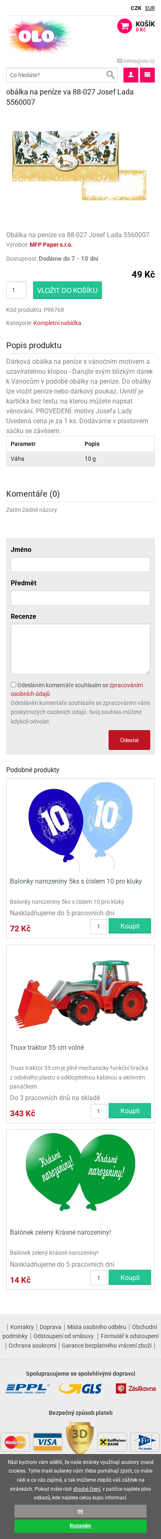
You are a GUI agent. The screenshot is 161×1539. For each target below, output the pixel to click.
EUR (150, 8)
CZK (136, 8)
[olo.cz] (40, 36)
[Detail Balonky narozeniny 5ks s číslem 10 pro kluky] (80, 827)
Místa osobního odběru (96, 1327)
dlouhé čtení (86, 1489)
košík (145, 26)
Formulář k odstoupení (130, 1336)
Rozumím (80, 1526)
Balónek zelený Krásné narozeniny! (60, 1232)
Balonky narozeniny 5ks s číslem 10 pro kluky (76, 881)
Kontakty (22, 1327)
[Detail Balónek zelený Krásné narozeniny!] (80, 1178)
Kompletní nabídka (57, 323)
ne (80, 1511)
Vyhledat (110, 75)
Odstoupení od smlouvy (63, 1336)
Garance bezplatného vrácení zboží (107, 1345)
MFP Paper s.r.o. (51, 244)
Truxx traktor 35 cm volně (47, 1047)
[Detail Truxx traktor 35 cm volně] (80, 993)
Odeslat (129, 740)
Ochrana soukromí (32, 1345)
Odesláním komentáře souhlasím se (77, 689)
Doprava (51, 1327)
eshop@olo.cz (138, 61)
